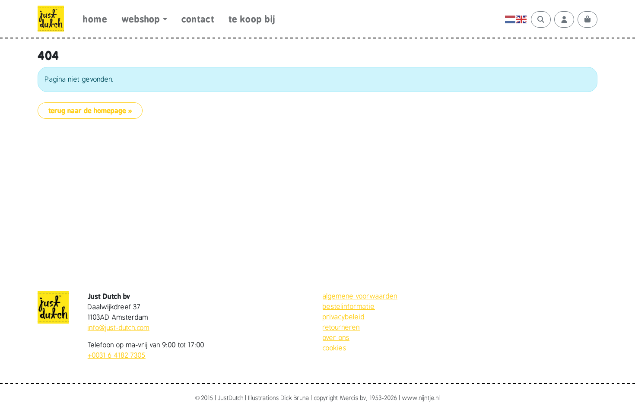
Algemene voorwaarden (360, 296)
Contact (198, 19)
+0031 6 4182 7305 (117, 355)
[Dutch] (510, 19)
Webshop (141, 19)
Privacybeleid (344, 317)
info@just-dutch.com (118, 328)
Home (95, 19)
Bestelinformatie (349, 307)
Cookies (334, 348)
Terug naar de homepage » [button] (90, 110)
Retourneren (341, 327)
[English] (521, 19)
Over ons (336, 338)
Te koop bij (252, 19)
